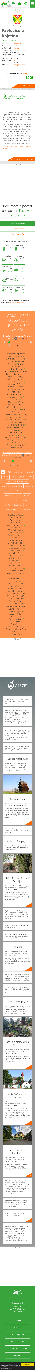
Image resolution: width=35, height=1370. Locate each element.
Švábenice (20, 425)
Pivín (24, 409)
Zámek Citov (16, 634)
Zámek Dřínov (15, 517)
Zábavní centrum (10, 510)
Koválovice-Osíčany (15, 384)
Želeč (12, 447)
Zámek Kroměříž (15, 598)
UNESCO (5, 477)
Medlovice (15, 392)
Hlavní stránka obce (28, 86)
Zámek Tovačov (15, 609)
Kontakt (17, 1355)
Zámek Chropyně (15, 591)
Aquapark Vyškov (15, 611)
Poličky (24, 414)
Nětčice (10, 407)
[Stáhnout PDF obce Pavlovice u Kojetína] (27, 77)
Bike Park (8, 505)
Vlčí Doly (9, 442)
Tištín (23, 427)
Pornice (20, 417)
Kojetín (9, 374)
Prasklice (8, 419)
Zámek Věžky (15, 527)
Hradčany (15, 366)
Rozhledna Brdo (15, 621)
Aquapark (30, 472)
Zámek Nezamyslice (15, 525)
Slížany (23, 419)
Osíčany (8, 409)
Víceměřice (12, 440)
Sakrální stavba (25, 510)
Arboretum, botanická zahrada (12, 486)
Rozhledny (29, 486)
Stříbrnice (11, 425)
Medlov (21, 389)
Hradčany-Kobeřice (16, 369)
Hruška (8, 371)
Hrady (9, 491)
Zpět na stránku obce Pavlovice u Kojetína (25, 159)
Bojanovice (20, 353)
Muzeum (27, 505)
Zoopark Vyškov (15, 614)
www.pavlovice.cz (19, 65)
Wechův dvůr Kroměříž (15, 588)
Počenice (15, 412)
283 (15, 60)
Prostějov (17, 48)
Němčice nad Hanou (15, 404)
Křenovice (12, 386)
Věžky (23, 437)
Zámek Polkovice (16, 555)
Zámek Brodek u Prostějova (16, 579)
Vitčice (21, 440)
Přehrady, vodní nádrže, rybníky (17, 481)
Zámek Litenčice (15, 565)
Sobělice (12, 422)
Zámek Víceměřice (15, 530)
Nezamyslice (19, 407)
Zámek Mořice (16, 522)
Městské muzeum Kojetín (15, 548)
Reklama (17, 1327)
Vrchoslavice (20, 442)
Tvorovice (12, 435)
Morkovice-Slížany (15, 402)
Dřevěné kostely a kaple (13, 496)
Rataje (16, 419)
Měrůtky (11, 397)
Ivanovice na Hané (19, 371)
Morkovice (15, 399)
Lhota (20, 386)
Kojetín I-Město (20, 374)
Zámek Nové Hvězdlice (15, 606)
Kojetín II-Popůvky (15, 376)
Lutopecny (11, 389)
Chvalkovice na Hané (15, 356)
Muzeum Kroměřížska (15, 593)
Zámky (16, 491)
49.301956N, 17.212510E (21, 50)
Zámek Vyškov (16, 616)
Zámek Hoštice (15, 553)
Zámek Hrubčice (15, 619)
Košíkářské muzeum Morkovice (16, 536)
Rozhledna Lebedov (15, 568)
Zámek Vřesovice (15, 586)
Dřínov (21, 364)
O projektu (17, 1320)
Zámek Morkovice (16, 540)
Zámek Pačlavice (16, 532)
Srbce (19, 422)
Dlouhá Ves (20, 359)
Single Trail (17, 505)
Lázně (15, 500)
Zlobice (19, 447)
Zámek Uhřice (15, 520)
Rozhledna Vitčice (15, 515)
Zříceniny (25, 491)
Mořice (20, 397)
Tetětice (16, 427)
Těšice (8, 427)
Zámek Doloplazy (15, 543)
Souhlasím (27, 1364)
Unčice (25, 73)
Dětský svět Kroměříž (15, 596)
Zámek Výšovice (15, 601)
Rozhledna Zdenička (15, 558)
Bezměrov (10, 353)
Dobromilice (11, 361)
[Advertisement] (17, 184)
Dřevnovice (12, 364)
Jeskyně (7, 500)
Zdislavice (20, 445)
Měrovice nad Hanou (15, 394)
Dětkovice (10, 359)
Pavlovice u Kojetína (13, 33)
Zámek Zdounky (15, 560)
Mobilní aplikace (17, 1341)
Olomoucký (17, 44)
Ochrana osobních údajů (17, 1348)
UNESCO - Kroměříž (16, 583)
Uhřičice (8, 437)
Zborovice (11, 445)
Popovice (12, 417)
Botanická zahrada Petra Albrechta (16, 630)
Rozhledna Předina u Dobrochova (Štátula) (16, 572)
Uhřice (20, 435)
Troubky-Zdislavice (15, 432)
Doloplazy (21, 361)
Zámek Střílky (15, 624)
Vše (3, 472)
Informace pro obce (17, 1334)
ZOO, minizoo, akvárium (15, 472)
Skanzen (30, 477)
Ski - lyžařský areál (18, 477)
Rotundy (27, 496)
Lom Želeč (15, 563)
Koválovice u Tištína (15, 381)
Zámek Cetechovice (15, 603)
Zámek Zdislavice (15, 550)
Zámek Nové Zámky (15, 626)
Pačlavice (17, 409)
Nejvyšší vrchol (25, 500)
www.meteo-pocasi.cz (17, 302)
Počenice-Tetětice (12, 414)
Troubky (15, 430)
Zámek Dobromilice (15, 545)
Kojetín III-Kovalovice (15, 379)
